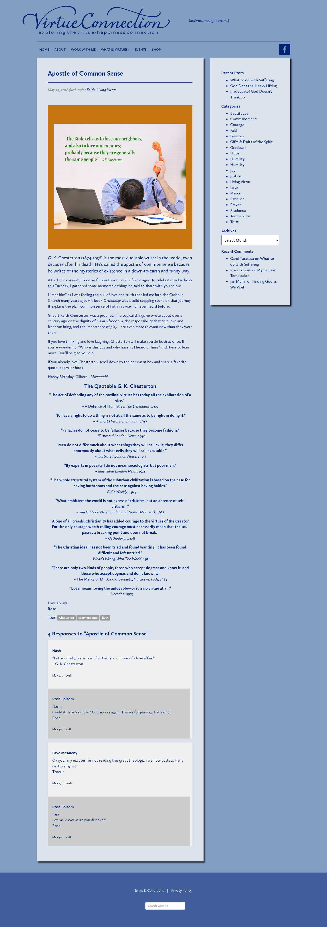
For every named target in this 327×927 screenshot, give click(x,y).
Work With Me (83, 50)
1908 (121, 538)
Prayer (235, 204)
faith (105, 617)
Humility (237, 158)
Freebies (237, 136)
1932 (121, 512)
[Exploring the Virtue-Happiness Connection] (114, 20)
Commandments (244, 118)
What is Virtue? (114, 50)
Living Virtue (107, 89)
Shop (156, 50)
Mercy (235, 193)
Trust (234, 221)
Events (141, 50)
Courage (237, 124)
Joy (232, 170)
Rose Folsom (63, 699)
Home (44, 50)
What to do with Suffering (252, 80)
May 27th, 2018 (62, 675)
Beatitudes (239, 113)
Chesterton (66, 617)
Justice (235, 176)
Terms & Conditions (149, 890)
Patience (237, 198)
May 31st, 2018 (61, 729)
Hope (235, 153)
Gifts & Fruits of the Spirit (251, 141)
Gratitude (238, 147)
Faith (91, 89)
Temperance (240, 216)
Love (234, 187)
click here (169, 347)
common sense (88, 617)
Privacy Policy (181, 890)
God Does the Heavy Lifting (253, 85)
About (60, 50)
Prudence (238, 210)
